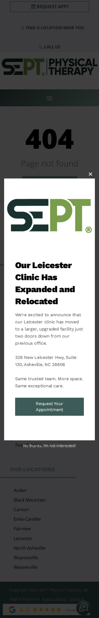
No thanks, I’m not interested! (49, 445)
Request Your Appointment (49, 406)
